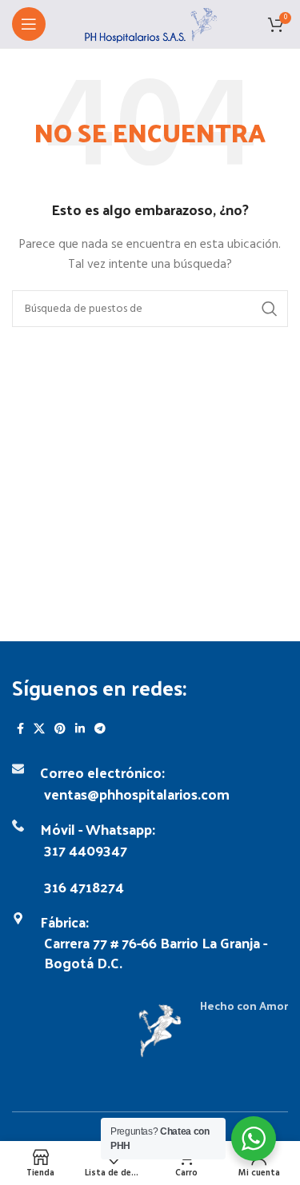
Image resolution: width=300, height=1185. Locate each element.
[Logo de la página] (150, 24)
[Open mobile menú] (29, 24)
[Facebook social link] (20, 728)
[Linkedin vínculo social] (80, 728)
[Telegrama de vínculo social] (100, 728)
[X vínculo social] (39, 728)
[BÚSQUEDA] (269, 308)
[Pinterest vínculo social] (60, 728)
